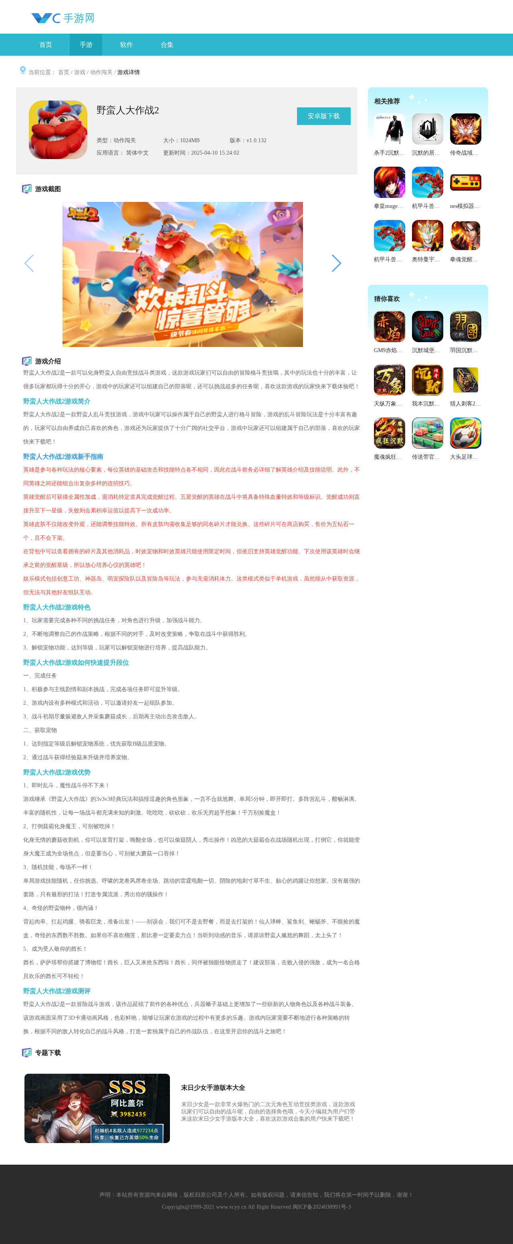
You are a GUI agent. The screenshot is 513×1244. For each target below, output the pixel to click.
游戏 (79, 72)
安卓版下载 (324, 116)
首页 (63, 72)
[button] (336, 263)
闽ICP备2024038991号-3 (322, 1207)
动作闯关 (101, 72)
